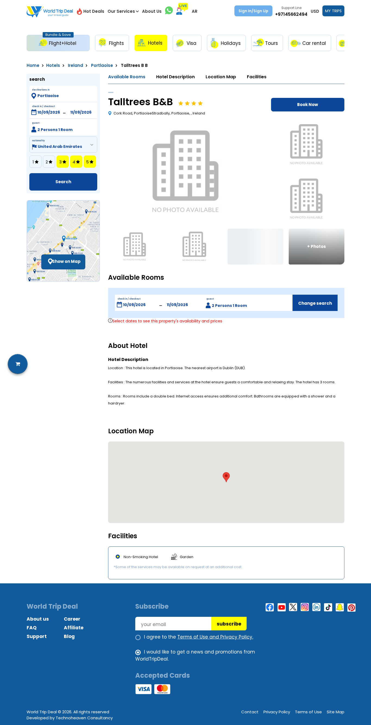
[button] (226, 477)
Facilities (256, 77)
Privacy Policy (276, 712)
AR (194, 11)
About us (38, 619)
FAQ (32, 627)
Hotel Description (175, 77)
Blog (69, 636)
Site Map (335, 712)
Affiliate (73, 627)
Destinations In (40, 89)
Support (37, 636)
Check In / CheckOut (43, 106)
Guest (35, 123)
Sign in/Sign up (253, 11)
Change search (315, 303)
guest (210, 298)
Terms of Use (308, 712)
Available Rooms (126, 77)
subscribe (229, 624)
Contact (250, 712)
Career (72, 619)
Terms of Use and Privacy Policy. (215, 637)
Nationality (38, 140)
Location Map (221, 77)
